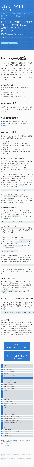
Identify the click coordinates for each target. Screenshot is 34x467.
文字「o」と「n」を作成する (9, 386)
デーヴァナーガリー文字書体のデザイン (12, 420)
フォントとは (6, 367)
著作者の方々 (27, 457)
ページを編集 (3, 445)
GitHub (9, 43)
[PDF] (13, 37)
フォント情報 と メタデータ (9, 388)
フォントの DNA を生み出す (9, 392)
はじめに (6, 365)
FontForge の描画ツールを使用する (10, 382)
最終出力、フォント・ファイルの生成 (11, 416)
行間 (5, 397)
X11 (13, 93)
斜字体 (5, 409)
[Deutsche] (7, 31)
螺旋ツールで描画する (8, 384)
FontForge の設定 (7, 377)
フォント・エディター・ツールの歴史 (11, 431)
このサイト (13, 454)
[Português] (16, 28)
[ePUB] (20, 34)
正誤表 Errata (6, 433)
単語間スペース (7, 390)
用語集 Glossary (7, 429)
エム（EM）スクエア (8, 373)
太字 (5, 407)
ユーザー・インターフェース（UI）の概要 (12, 380)
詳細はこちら (9, 445)
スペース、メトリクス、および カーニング (12, 412)
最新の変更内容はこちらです (6, 443)
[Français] (18, 22)
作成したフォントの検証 (9, 414)
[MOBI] (5, 37)
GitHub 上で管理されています (19, 440)
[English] (6, 22)
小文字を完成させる (8, 401)
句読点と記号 (6, 399)
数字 (5, 405)
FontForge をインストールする (10, 375)
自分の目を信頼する (8, 369)
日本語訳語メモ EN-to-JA (9, 435)
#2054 (22, 244)
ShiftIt (25, 330)
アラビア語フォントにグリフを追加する (12, 424)
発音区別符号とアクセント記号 (10, 403)
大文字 (5, 395)
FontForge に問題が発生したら (10, 418)
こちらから (28, 77)
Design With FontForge (12, 8)
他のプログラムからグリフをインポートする (13, 422)
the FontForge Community (17, 458)
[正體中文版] (14, 25)
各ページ (20, 454)
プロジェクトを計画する (9, 371)
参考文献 (6, 427)
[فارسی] (25, 25)
